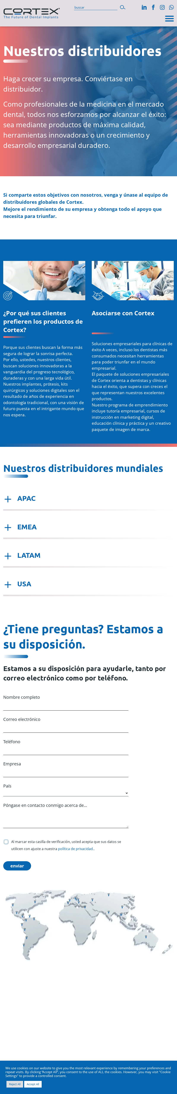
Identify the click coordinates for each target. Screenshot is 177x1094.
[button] (123, 6)
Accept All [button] (33, 1084)
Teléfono (11, 742)
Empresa (12, 764)
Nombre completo (21, 697)
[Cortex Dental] (31, 12)
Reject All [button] (15, 1084)
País (7, 786)
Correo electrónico (21, 719)
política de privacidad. (76, 848)
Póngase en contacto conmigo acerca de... (45, 805)
